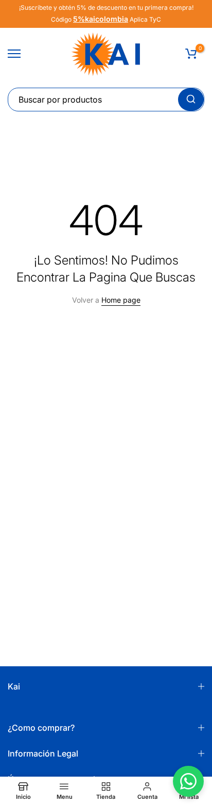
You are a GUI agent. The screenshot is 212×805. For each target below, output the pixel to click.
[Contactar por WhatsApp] (188, 781)
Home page (120, 299)
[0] (191, 53)
